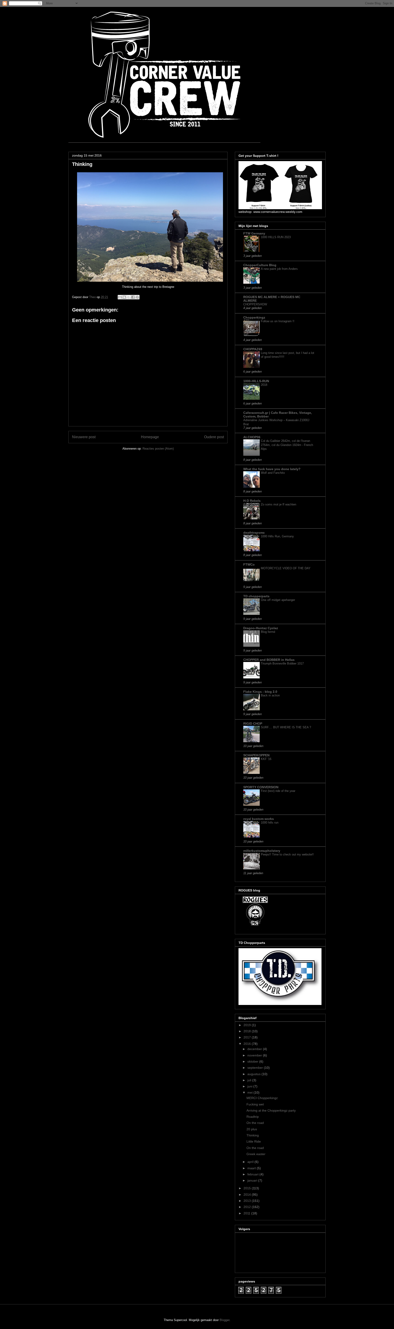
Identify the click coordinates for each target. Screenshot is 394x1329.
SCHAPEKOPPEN (256, 755)
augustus (254, 1074)
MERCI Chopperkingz (262, 1098)
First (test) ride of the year (278, 791)
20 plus (251, 1129)
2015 (248, 1188)
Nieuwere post (84, 437)
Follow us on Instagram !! (277, 321)
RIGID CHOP (252, 723)
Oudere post (214, 437)
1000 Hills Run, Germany (277, 536)
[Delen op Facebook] (133, 297)
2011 (247, 1213)
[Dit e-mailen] (120, 297)
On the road (255, 1123)
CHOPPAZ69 (252, 349)
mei (250, 1092)
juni (250, 1086)
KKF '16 (266, 759)
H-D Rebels (252, 500)
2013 (248, 1201)
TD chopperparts (256, 596)
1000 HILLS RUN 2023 (276, 237)
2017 (248, 1037)
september (255, 1067)
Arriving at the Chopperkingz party (271, 1110)
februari (253, 1174)
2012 (248, 1207)
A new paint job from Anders (279, 268)
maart (252, 1168)
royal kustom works (258, 819)
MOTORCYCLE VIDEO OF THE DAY (286, 568)
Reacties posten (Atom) (158, 448)
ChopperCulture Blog (259, 265)
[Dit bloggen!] (124, 297)
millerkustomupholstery (261, 851)
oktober (253, 1061)
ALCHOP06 (251, 437)
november (255, 1055)
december (255, 1049)
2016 (248, 1044)
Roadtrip (252, 1116)
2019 (248, 1025)
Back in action (270, 695)
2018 (264, 384)
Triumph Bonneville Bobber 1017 (282, 663)
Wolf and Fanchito (273, 472)
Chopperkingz (254, 317)
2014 (248, 1194)
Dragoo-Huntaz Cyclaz (260, 628)
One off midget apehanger (278, 600)
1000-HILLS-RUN (256, 381)
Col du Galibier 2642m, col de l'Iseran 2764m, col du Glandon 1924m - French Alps (287, 445)
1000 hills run (269, 822)
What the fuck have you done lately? (272, 469)
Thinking (252, 1135)
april (250, 1162)
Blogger (224, 1320)
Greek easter (255, 1154)
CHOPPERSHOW (255, 304)
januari (252, 1180)
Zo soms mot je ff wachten (278, 504)
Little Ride (253, 1141)
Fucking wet (255, 1104)
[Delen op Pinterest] (137, 297)
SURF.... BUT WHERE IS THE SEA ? (286, 727)
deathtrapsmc (254, 532)
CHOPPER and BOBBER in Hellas (269, 660)
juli (249, 1080)
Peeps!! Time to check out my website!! (287, 854)
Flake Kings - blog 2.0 (260, 691)
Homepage (150, 437)
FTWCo (249, 564)
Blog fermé (268, 632)
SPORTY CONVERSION (260, 787)
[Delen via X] (128, 297)
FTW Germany (254, 233)
